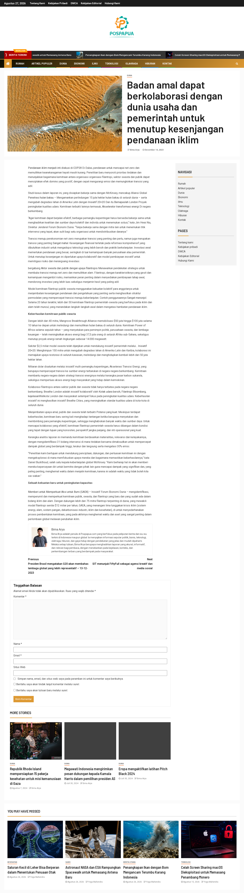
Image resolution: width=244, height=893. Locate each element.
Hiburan (150, 63)
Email (17, 655)
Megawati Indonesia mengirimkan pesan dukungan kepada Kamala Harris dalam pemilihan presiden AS (89, 774)
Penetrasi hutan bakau (41, 197)
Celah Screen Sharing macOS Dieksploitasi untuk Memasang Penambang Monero (193, 54)
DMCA (74, 3)
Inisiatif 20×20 (96, 202)
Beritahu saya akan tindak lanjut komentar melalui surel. (48, 684)
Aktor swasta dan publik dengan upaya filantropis (69, 268)
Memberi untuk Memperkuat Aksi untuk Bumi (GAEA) (58, 491)
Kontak (167, 63)
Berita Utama (129, 862)
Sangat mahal (60, 243)
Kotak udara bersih (109, 391)
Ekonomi (79, 63)
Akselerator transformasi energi (120, 206)
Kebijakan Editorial (91, 3)
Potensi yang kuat (106, 412)
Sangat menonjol (136, 297)
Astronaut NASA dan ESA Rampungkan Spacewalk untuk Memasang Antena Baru (93, 872)
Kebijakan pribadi (58, 3)
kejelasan (33, 396)
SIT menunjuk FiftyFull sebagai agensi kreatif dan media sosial (122, 564)
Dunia (63, 63)
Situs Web (19, 667)
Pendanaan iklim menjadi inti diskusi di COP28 (55, 167)
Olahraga (131, 63)
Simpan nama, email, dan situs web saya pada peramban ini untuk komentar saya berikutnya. (70, 678)
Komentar (19, 596)
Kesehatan (12, 862)
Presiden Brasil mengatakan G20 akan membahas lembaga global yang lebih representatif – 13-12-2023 (58, 566)
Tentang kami (37, 3)
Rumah (20, 63)
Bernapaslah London (126, 202)
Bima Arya (135, 150)
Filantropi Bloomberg (134, 391)
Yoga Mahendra (37, 877)
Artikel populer (42, 63)
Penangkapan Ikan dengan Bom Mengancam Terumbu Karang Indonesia (99, 54)
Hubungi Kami (112, 3)
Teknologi (111, 63)
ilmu (95, 63)
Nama (17, 643)
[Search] (237, 63)
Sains (68, 862)
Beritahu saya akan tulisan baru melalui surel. (42, 690)
